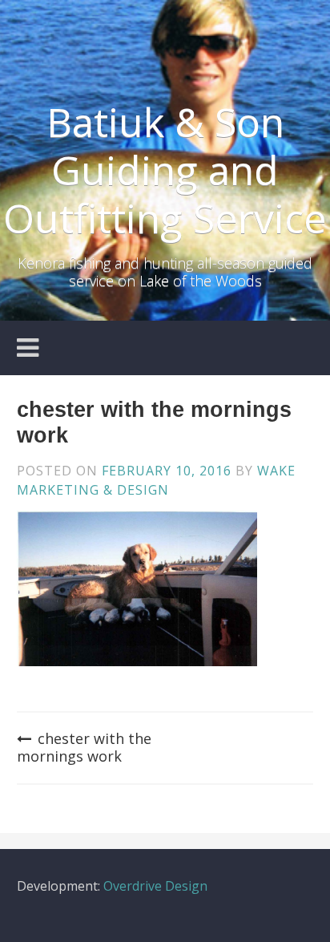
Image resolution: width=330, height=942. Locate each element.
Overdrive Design (155, 886)
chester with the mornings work (84, 747)
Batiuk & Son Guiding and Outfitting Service (165, 170)
